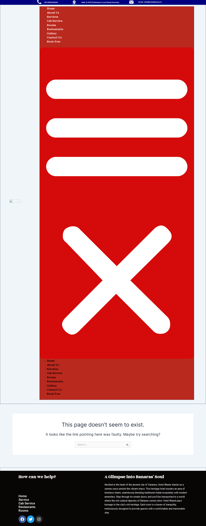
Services (52, 16)
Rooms (51, 25)
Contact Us (54, 37)
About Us (53, 12)
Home (51, 8)
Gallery (52, 33)
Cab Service (54, 20)
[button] (117, 203)
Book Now (53, 41)
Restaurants (55, 29)
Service (24, 500)
